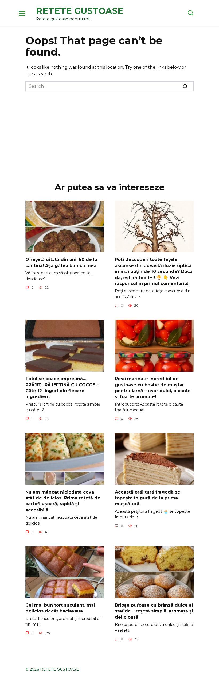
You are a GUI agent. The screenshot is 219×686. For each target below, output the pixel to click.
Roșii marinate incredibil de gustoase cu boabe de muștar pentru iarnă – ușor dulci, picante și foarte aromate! (153, 387)
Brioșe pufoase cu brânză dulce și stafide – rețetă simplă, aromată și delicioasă (154, 611)
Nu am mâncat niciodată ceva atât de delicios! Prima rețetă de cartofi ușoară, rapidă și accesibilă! (62, 500)
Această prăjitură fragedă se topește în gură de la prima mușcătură (147, 497)
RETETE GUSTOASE (79, 11)
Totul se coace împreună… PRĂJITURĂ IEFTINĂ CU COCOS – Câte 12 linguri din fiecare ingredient (62, 387)
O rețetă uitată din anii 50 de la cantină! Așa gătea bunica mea (61, 262)
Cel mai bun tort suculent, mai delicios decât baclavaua (60, 608)
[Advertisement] (109, 131)
